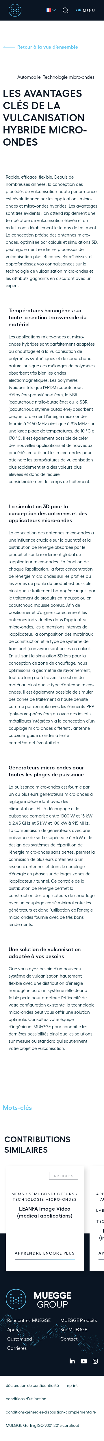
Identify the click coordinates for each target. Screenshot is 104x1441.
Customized (19, 1338)
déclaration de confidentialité (32, 1385)
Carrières (17, 1348)
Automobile (28, 77)
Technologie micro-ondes (68, 77)
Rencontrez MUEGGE (29, 1320)
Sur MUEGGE (73, 1329)
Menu (89, 10)
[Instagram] (95, 1361)
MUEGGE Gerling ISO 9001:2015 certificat (42, 1425)
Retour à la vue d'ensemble (47, 47)
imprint (71, 1385)
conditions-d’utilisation (26, 1398)
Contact (69, 1338)
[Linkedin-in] (72, 1361)
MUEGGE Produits (78, 1320)
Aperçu (14, 1329)
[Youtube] (84, 1361)
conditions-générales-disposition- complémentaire (51, 1411)
